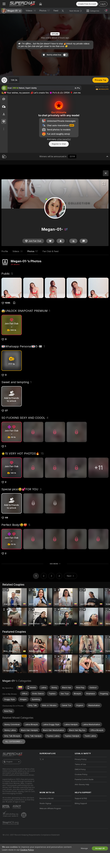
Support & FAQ (81, 798)
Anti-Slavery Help (82, 785)
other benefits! (64, 139)
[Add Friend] (73, 241)
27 (6, 410)
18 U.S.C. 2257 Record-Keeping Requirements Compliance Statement (31, 835)
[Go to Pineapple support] (24, 815)
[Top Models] (40, 4)
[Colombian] (20, 687)
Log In (103, 4)
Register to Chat (59, 144)
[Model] (106, 173)
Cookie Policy (27, 850)
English (9, 762)
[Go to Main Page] (22, 4)
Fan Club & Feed (50, 251)
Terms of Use (80, 764)
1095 (7, 303)
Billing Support (81, 803)
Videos (31, 10)
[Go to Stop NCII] (10, 823)
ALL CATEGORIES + (13, 741)
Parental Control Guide (84, 779)
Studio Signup (45, 803)
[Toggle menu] (4, 4)
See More (54, 564)
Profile (4, 251)
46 (6, 517)
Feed (55, 10)
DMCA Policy (80, 769)
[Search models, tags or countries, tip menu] (106, 11)
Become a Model (47, 798)
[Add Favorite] (4, 80)
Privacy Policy (81, 759)
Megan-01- (8, 680)
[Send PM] (84, 241)
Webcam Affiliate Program (50, 808)
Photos (44, 10)
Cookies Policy (81, 774)
